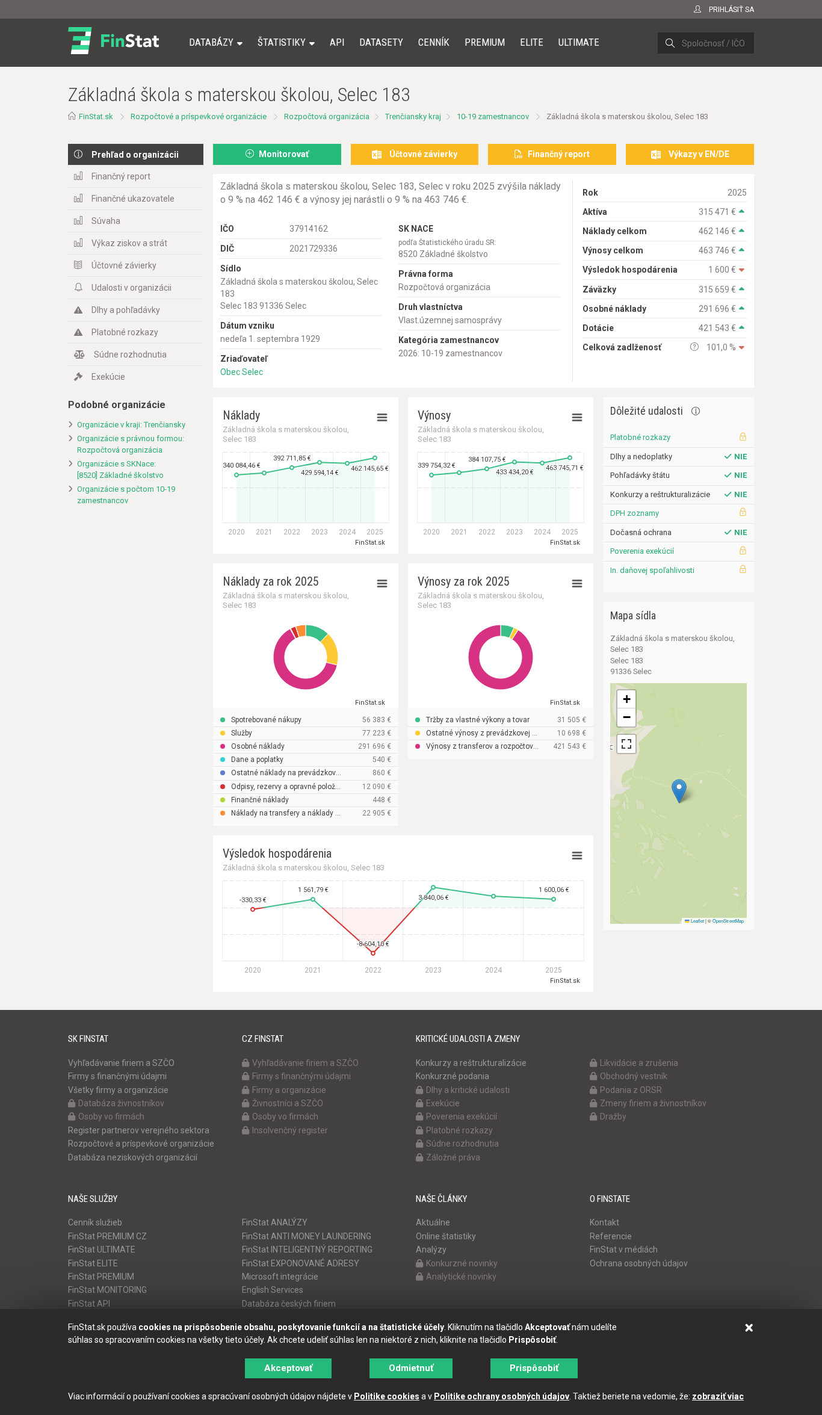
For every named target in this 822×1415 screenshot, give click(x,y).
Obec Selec (241, 372)
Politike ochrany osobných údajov (501, 1396)
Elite (531, 42)
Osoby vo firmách (111, 1116)
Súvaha (105, 221)
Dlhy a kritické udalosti (468, 1090)
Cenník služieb (95, 1222)
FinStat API (89, 1303)
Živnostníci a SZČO (287, 1103)
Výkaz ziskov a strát (129, 243)
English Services (272, 1290)
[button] (679, 791)
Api (337, 42)
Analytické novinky (461, 1276)
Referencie (611, 1236)
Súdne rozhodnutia (130, 354)
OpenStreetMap (728, 920)
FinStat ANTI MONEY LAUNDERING (306, 1236)
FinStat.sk (96, 116)
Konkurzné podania (452, 1076)
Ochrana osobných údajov (639, 1263)
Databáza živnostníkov (121, 1103)
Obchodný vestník (633, 1076)
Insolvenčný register (290, 1130)
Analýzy (431, 1249)
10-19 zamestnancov (493, 116)
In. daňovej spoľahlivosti (652, 570)
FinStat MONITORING (107, 1290)
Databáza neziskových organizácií (132, 1157)
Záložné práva (453, 1157)
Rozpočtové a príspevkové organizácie (199, 116)
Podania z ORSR (631, 1090)
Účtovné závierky (123, 265)
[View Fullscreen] (626, 744)
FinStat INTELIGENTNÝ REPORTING (307, 1249)
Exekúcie (108, 377)
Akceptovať (288, 1368)
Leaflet (697, 920)
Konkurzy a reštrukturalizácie (471, 1063)
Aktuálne (433, 1222)
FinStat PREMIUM (101, 1276)
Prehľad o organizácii (135, 154)
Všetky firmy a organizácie (118, 1090)
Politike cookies (386, 1396)
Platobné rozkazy (124, 332)
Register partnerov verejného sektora (138, 1130)
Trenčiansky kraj (413, 116)
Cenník (434, 42)
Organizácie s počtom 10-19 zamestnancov (126, 495)
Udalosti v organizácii (131, 288)
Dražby (613, 1116)
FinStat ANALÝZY (274, 1222)
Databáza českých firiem (289, 1303)
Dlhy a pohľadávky (125, 310)
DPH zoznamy (634, 513)
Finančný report (120, 176)
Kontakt (604, 1222)
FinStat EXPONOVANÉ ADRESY (300, 1263)
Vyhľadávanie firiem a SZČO (121, 1063)
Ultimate (578, 42)
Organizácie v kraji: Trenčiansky (131, 424)
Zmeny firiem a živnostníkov (653, 1103)
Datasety (381, 42)
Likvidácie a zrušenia (639, 1063)
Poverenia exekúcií (642, 551)
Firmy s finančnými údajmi (117, 1076)
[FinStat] (113, 50)
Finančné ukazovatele (133, 198)
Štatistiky (282, 42)
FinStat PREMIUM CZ (107, 1236)
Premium (485, 42)
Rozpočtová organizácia (326, 116)
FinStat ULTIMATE (101, 1249)
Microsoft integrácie (280, 1276)
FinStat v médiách (624, 1249)
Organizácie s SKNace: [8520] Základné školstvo (120, 469)
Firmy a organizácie (289, 1090)
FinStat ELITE (93, 1263)
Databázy (211, 42)
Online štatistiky (446, 1236)
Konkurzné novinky (462, 1263)
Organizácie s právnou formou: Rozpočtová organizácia (130, 444)
